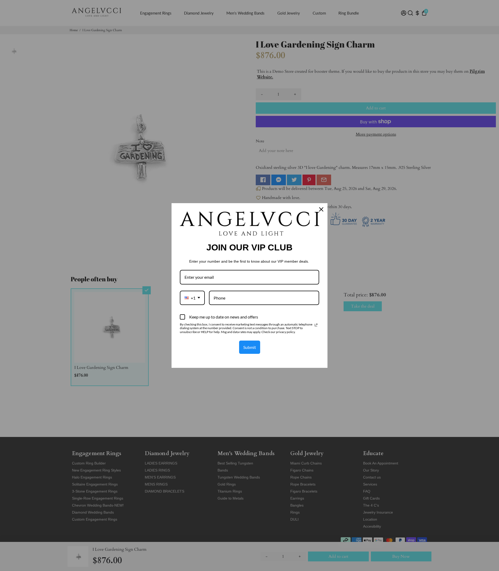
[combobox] (192, 298)
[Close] (321, 209)
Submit (249, 347)
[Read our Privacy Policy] (316, 325)
